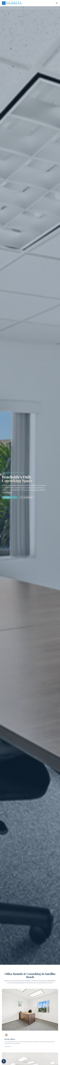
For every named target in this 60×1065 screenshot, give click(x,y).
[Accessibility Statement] (4, 1061)
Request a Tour (8, 497)
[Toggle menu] (56, 3)
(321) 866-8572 (28, 497)
